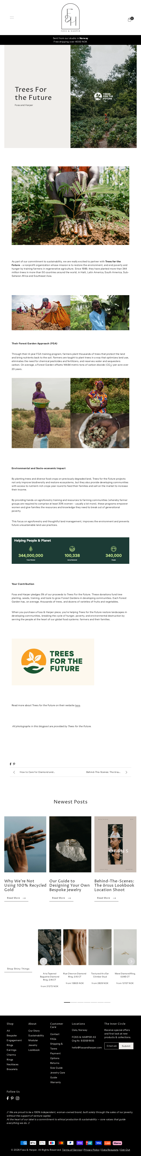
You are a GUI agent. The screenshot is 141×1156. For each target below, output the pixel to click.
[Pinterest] (12, 1098)
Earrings (11, 1049)
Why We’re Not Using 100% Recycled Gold (25, 886)
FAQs (53, 1038)
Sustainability (36, 1035)
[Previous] (43, 961)
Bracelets (12, 1069)
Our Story (34, 1030)
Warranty (55, 1082)
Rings (10, 1059)
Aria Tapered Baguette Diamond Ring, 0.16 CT (49, 976)
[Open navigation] (12, 17)
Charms (11, 1054)
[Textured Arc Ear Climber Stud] (100, 945)
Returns (54, 1063)
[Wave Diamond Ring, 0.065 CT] (125, 945)
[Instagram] (17, 1098)
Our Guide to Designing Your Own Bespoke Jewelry (69, 886)
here (77, 705)
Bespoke (12, 1035)
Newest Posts (71, 802)
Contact (54, 1034)
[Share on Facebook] (10, 764)
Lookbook (34, 1049)
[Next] (131, 961)
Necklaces (13, 1064)
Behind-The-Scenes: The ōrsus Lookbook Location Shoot (114, 886)
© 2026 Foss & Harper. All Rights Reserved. (36, 1149)
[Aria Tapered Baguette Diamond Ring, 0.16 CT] (49, 945)
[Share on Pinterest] (14, 764)
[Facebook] (8, 1098)
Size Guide (56, 1067)
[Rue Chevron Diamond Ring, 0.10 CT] (74, 945)
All (8, 1030)
